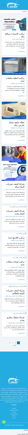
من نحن (14, 417)
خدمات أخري (15, 39)
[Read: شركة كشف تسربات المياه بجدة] (18, 206)
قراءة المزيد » (21, 51)
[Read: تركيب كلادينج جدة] (21, 233)
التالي (14, 345)
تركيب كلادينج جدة (16, 238)
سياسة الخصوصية (14, 410)
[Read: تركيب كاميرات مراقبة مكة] (14, 24)
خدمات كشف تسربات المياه (12, 189)
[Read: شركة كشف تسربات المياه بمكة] (14, 163)
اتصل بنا (14, 412)
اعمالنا (14, 415)
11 (9, 342)
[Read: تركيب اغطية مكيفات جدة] (14, 66)
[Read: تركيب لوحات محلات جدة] (19, 257)
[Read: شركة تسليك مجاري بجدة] (19, 313)
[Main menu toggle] (3, 5)
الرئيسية (14, 408)
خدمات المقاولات (14, 240)
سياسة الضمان (14, 413)
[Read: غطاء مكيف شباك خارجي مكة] (14, 110)
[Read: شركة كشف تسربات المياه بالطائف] (17, 286)
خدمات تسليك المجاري (13, 322)
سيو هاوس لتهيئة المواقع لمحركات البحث (14, 425)
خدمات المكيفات (15, 83)
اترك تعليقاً (22, 39)
